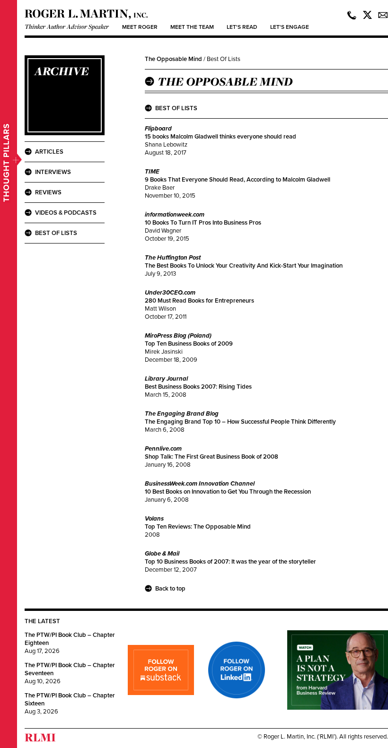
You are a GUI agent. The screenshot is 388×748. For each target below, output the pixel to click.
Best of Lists (56, 233)
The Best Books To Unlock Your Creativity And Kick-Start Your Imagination (244, 266)
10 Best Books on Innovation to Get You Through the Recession (228, 492)
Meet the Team (192, 27)
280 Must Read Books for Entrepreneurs (199, 300)
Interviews (53, 172)
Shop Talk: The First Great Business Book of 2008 (211, 457)
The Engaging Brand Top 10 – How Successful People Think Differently (240, 422)
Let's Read (242, 27)
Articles (49, 152)
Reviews (48, 192)
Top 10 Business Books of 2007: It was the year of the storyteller (230, 561)
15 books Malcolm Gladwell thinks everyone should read (220, 136)
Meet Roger (140, 27)
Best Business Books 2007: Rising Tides (198, 387)
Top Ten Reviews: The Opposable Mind (198, 527)
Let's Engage (289, 27)
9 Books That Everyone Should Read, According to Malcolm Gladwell (237, 179)
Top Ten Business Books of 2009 (189, 344)
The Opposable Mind (173, 59)
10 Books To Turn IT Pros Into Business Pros (203, 222)
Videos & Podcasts (66, 213)
